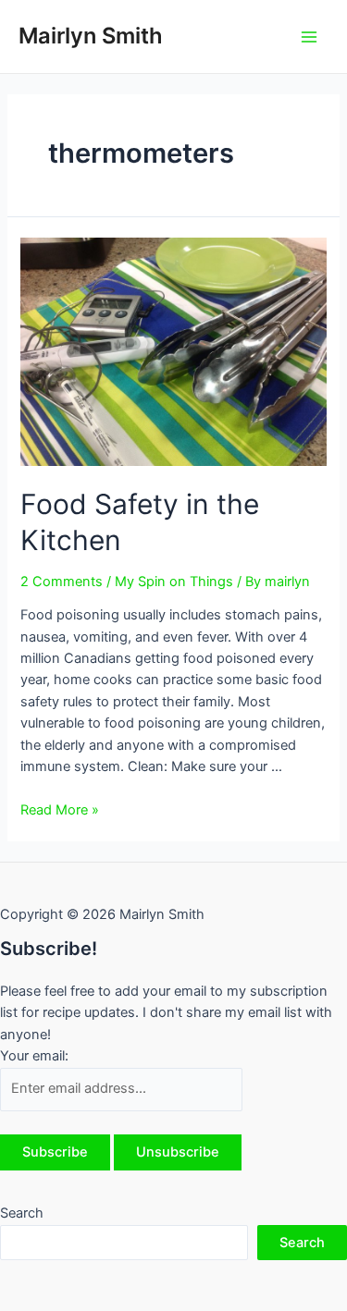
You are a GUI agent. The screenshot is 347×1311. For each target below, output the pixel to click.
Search (21, 1213)
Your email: (34, 1056)
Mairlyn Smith (91, 35)
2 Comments (61, 581)
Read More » (59, 810)
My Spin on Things (174, 581)
